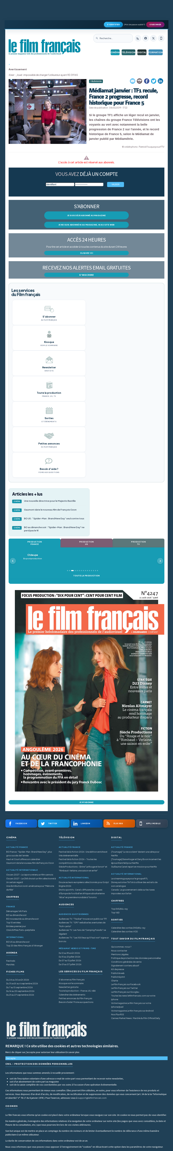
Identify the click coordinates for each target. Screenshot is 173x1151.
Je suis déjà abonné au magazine (86, 215)
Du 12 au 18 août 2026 (69, 953)
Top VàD (115, 912)
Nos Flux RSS (117, 1014)
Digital (141, 52)
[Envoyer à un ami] (133, 81)
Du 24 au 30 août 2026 (17, 980)
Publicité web (118, 973)
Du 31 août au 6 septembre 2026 (22, 983)
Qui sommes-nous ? (121, 947)
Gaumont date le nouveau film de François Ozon (45, 509)
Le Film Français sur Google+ (125, 992)
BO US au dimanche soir (18, 942)
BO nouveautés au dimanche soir (22, 919)
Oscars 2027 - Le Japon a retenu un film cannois (29, 874)
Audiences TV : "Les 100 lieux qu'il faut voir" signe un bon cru (84, 939)
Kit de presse (117, 969)
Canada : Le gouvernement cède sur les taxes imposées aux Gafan (133, 891)
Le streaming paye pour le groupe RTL (129, 878)
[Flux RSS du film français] (138, 38)
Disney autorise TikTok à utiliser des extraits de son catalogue (134, 884)
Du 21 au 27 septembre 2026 (20, 995)
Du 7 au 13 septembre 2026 (19, 987)
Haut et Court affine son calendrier (23, 859)
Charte (114, 980)
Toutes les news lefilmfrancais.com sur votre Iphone (133, 997)
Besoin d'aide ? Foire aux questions (76, 1002)
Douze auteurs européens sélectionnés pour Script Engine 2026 (84, 884)
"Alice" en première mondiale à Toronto (78, 897)
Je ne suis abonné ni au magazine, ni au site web (86, 225)
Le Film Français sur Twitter (124, 988)
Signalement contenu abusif (125, 965)
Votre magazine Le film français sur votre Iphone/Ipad (131, 1005)
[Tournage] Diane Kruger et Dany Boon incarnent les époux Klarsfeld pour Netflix (136, 861)
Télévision (128, 52)
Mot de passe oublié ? (134, 24)
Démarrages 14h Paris (16, 911)
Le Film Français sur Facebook (126, 984)
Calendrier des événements (72, 994)
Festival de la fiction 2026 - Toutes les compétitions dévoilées (78, 861)
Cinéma (115, 52)
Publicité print (118, 977)
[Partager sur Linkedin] (160, 81)
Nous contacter (119, 950)
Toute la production (86, 575)
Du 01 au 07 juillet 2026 (70, 964)
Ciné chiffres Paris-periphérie (20, 930)
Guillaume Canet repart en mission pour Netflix (134, 866)
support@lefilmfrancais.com (92, 1098)
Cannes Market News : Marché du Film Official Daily (135, 1018)
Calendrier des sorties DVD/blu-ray (128, 928)
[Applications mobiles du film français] (161, 38)
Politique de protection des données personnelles (136, 958)
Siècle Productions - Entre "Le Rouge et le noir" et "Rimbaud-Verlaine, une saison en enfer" (83, 868)
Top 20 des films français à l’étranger (24, 945)
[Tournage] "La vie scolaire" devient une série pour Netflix (135, 854)
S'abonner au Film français (72, 979)
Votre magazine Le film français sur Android (132, 1010)
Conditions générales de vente (126, 962)
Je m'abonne (86, 802)
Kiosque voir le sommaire (71, 983)
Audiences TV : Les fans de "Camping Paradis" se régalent (82, 932)
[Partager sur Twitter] (154, 81)
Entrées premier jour (16, 926)
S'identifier (113, 25)
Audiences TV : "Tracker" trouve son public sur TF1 (83, 919)
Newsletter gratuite (68, 987)
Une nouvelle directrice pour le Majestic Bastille (45, 501)
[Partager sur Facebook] (147, 81)
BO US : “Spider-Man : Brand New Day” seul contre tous (49, 518)
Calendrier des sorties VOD (124, 931)
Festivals (10, 961)
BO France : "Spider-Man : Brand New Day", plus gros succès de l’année (29, 854)
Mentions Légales (120, 954)
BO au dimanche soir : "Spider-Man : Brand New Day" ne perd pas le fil (49, 529)
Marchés (10, 964)
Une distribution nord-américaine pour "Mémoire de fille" (30, 888)
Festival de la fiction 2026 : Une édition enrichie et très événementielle (83, 854)
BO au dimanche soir (16, 915)
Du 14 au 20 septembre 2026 (20, 991)
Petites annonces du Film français (75, 998)
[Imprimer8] (140, 81)
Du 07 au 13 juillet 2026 (70, 960)
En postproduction (32, 556)
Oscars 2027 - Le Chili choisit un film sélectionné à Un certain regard (31, 880)
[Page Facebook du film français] (145, 38)
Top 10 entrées (13, 922)
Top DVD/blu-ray (119, 909)
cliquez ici (86, 253)
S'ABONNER (155, 25)
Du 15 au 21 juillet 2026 (69, 956)
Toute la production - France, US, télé (77, 991)
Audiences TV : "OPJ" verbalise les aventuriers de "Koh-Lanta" (82, 924)
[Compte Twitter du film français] (153, 38)
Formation (156, 52)
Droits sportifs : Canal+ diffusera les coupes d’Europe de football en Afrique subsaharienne (82, 891)
